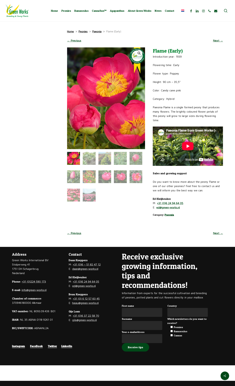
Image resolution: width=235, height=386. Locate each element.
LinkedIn (66, 346)
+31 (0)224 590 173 (34, 281)
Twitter (52, 346)
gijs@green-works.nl (84, 320)
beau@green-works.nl (85, 302)
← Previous (74, 40)
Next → (218, 40)
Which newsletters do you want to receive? (187, 320)
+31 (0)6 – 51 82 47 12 (87, 264)
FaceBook (36, 346)
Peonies (83, 31)
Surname (127, 318)
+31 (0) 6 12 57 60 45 (86, 298)
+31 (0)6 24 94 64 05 (170, 203)
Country (172, 305)
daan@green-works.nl (85, 268)
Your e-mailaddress (133, 331)
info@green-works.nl (34, 290)
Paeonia (97, 31)
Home (70, 31)
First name (128, 305)
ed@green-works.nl (168, 207)
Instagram (18, 346)
